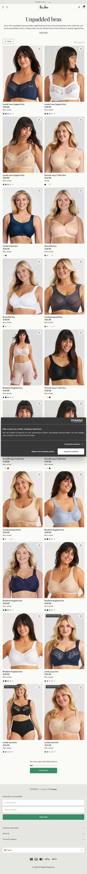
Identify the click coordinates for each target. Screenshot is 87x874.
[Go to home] (44, 7)
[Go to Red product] (3, 113)
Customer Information (11, 828)
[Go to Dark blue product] (5, 255)
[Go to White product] (47, 184)
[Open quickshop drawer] (39, 49)
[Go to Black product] (45, 184)
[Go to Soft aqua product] (8, 113)
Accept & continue (71, 451)
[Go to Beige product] (49, 184)
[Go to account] (79, 7)
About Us (6, 833)
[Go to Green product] (5, 113)
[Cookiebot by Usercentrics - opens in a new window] (74, 421)
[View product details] (23, 108)
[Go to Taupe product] (47, 255)
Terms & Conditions (10, 839)
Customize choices (72, 444)
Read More (43, 33)
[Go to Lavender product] (10, 113)
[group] (23, 74)
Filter (9, 41)
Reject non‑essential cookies (43, 451)
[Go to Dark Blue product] (45, 255)
